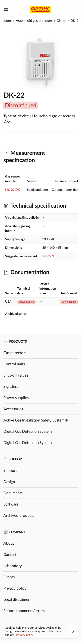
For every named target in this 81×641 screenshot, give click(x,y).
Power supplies (16, 398)
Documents (12, 493)
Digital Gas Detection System (27, 431)
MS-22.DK (12, 189)
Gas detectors (14, 353)
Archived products (18, 515)
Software (10, 504)
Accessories (13, 409)
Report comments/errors (24, 611)
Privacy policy (15, 588)
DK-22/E (48, 256)
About (8, 543)
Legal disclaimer (16, 599)
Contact (9, 555)
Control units (14, 364)
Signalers (10, 386)
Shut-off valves (15, 375)
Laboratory (12, 566)
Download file (26, 302)
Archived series (15, 313)
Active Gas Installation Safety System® (35, 420)
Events (9, 577)
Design (9, 482)
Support (10, 470)
